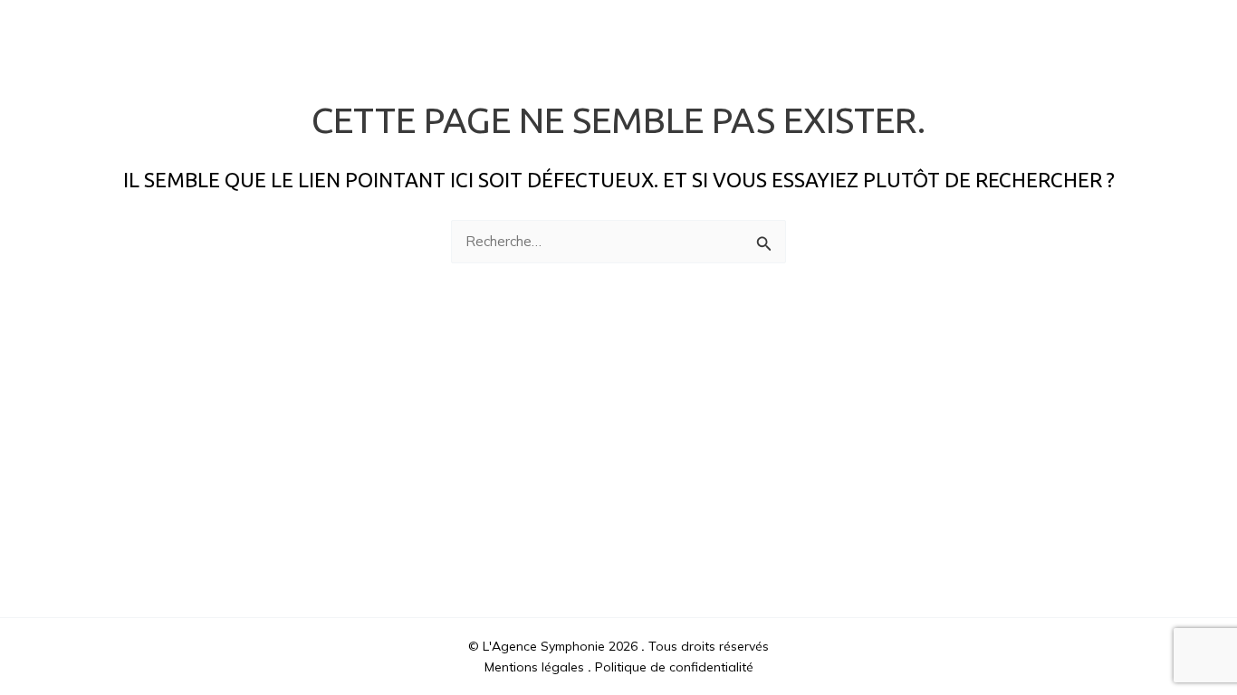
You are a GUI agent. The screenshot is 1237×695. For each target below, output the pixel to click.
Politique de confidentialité (674, 667)
